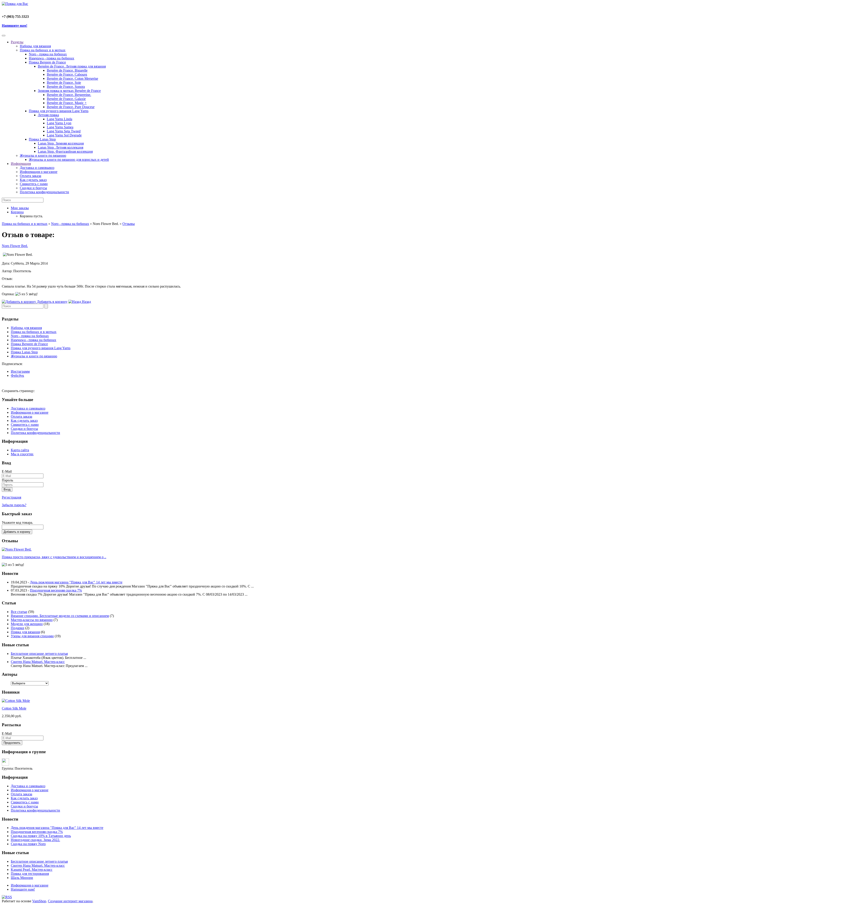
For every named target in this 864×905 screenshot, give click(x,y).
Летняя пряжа (48, 115)
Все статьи (19, 612)
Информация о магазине (38, 172)
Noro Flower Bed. (15, 246)
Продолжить (12, 742)
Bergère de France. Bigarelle (67, 70)
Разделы (17, 42)
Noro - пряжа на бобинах (48, 54)
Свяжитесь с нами (34, 184)
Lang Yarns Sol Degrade (64, 135)
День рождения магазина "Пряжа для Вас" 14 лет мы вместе (76, 582)
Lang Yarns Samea (60, 127)
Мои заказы (20, 208)
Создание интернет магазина (70, 901)
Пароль (7, 480)
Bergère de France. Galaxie (66, 99)
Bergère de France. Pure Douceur (70, 107)
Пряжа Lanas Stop (42, 139)
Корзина (17, 212)
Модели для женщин (27, 624)
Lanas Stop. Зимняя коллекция (61, 143)
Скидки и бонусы (33, 188)
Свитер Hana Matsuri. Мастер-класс (38, 662)
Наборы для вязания (35, 46)
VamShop (39, 901)
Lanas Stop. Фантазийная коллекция (65, 151)
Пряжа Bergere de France (47, 62)
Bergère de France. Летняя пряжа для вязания (72, 66)
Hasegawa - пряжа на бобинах (51, 58)
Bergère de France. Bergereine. (69, 95)
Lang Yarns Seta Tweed (64, 131)
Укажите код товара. (17, 522)
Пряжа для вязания (25, 632)
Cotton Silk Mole (14, 708)
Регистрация (11, 497)
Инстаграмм (20, 371)
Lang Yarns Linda (59, 119)
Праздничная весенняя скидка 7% (56, 590)
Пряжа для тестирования (30, 874)
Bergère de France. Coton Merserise (72, 78)
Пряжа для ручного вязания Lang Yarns (58, 111)
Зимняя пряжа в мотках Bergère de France (69, 91)
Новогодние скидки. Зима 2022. (35, 840)
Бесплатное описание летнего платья (39, 654)
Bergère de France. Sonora (66, 86)
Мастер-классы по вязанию (32, 620)
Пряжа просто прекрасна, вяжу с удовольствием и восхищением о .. (54, 557)
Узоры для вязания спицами (32, 636)
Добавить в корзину (17, 531)
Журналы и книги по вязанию (43, 155)
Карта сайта (20, 450)
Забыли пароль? (14, 505)
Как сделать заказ (33, 180)
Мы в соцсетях (22, 454)
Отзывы (128, 224)
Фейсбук (17, 375)
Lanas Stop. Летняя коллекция (60, 147)
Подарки (17, 628)
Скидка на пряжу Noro (28, 844)
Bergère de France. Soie (64, 82)
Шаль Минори (22, 878)
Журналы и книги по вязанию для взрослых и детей (69, 159)
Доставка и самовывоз (37, 168)
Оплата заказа (30, 176)
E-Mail (7, 471)
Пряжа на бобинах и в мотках (42, 50)
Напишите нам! (14, 25)
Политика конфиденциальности (44, 192)
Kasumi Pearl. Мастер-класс (31, 869)
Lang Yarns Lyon (59, 123)
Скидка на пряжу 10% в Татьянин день (41, 836)
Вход (7, 489)
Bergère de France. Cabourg (67, 74)
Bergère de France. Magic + (67, 103)
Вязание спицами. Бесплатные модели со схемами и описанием (60, 616)
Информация (21, 164)
